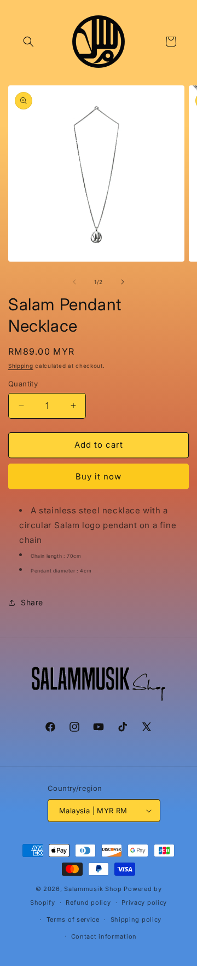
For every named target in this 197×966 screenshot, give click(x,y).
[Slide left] (74, 282)
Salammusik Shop (93, 889)
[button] (28, 42)
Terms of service (73, 919)
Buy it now (98, 476)
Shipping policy (136, 919)
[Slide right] (123, 282)
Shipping (20, 365)
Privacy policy (144, 902)
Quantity (23, 383)
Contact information (104, 936)
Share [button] (32, 602)
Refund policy (88, 902)
